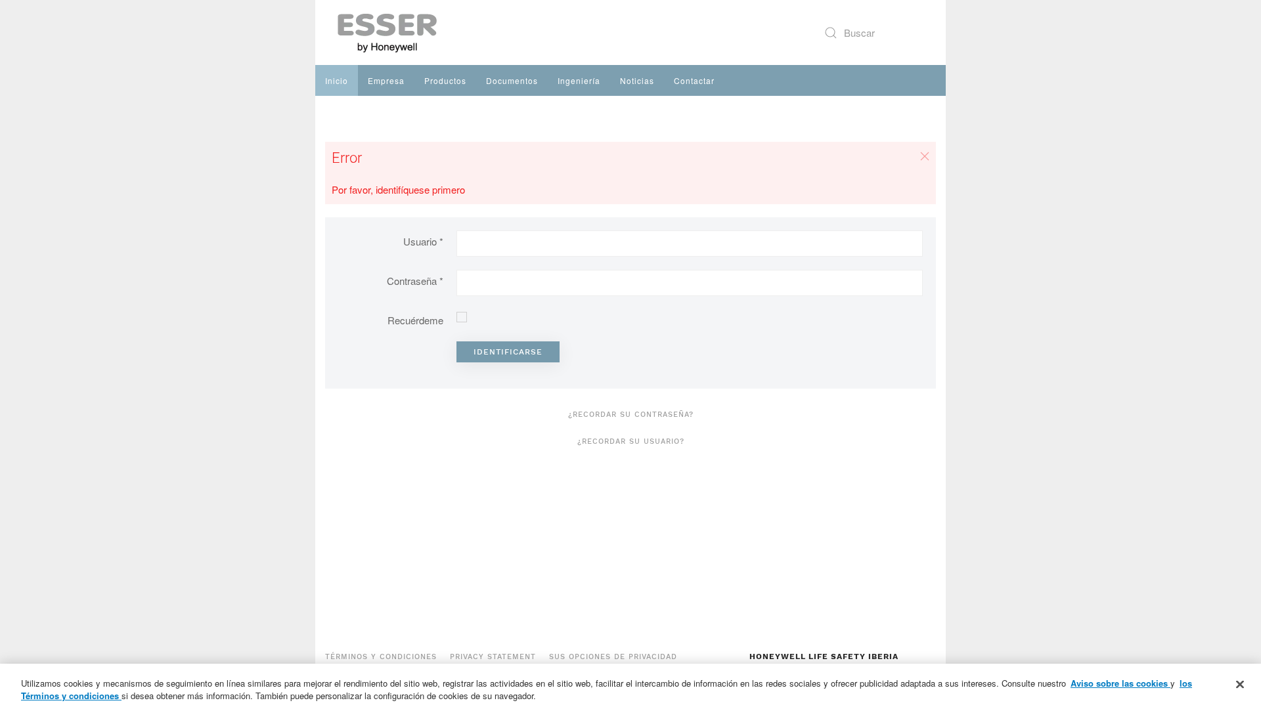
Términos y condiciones (381, 657)
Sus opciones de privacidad (613, 657)
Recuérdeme (415, 320)
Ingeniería (579, 80)
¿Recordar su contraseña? (631, 414)
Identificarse (508, 351)
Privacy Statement (493, 657)
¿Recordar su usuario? (630, 441)
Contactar (694, 80)
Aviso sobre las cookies (1120, 683)
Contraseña (415, 281)
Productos (445, 80)
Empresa (386, 80)
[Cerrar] (1240, 684)
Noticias (637, 80)
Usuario (423, 241)
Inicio (336, 80)
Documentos (512, 80)
